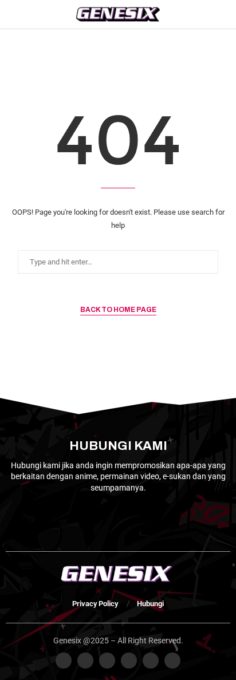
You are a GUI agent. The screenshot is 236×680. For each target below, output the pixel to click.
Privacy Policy (95, 603)
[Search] (224, 14)
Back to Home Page (118, 310)
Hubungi (150, 603)
